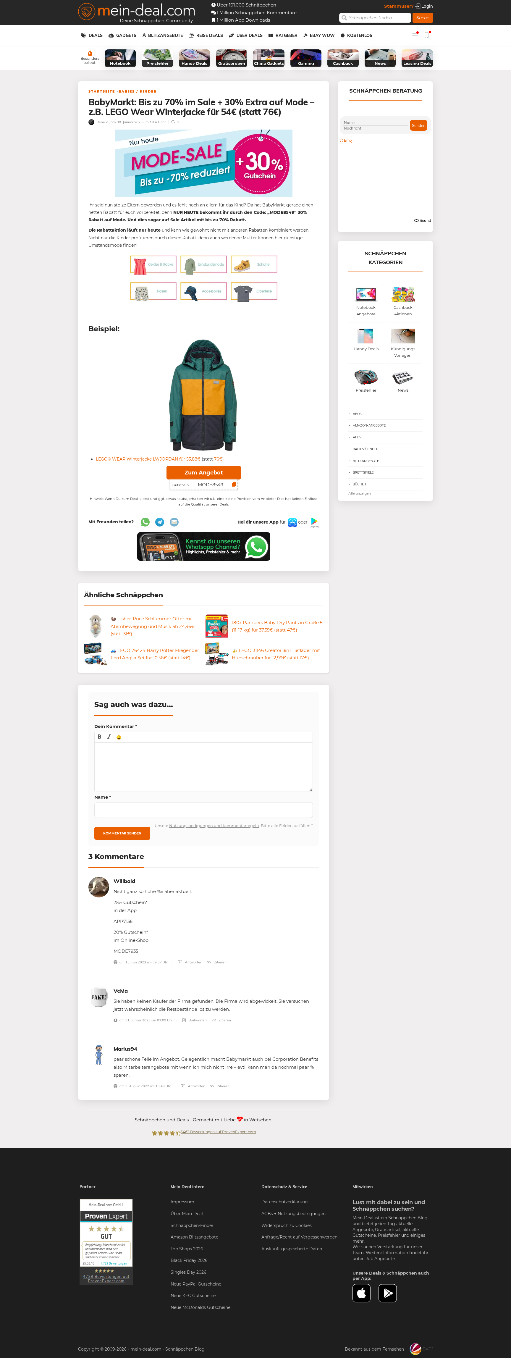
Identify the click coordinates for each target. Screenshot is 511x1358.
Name (102, 797)
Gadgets (126, 35)
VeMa (121, 990)
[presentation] (100, 737)
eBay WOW (322, 35)
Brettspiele (363, 472)
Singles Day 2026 (188, 1272)
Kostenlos (359, 35)
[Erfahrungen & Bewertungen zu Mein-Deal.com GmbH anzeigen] (106, 1242)
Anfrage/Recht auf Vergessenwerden (299, 1237)
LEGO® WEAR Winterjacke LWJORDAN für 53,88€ (148, 459)
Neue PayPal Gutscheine (196, 1284)
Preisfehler (389, 1235)
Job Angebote (380, 1258)
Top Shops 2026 (187, 1249)
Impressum (182, 1201)
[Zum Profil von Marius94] (98, 1054)
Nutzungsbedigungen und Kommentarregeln (214, 825)
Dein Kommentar (115, 726)
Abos (357, 414)
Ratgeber (286, 35)
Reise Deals (209, 35)
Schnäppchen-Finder (192, 1225)
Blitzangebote (165, 35)
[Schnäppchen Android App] (314, 522)
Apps (357, 437)
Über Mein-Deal (187, 1213)
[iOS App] (292, 522)
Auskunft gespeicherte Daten (291, 1249)
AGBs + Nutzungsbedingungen (293, 1213)
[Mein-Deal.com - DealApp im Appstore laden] (365, 1293)
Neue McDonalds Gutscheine (200, 1307)
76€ (218, 459)
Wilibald (124, 881)
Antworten (193, 962)
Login (426, 6)
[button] (99, 737)
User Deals (250, 35)
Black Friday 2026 (189, 1260)
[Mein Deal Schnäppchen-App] (392, 1293)
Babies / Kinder (138, 91)
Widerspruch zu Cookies (286, 1225)
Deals (96, 35)
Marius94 (125, 1048)
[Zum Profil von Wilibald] (98, 886)
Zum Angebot (204, 472)
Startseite (101, 91)
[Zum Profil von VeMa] (98, 996)
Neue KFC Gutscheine (193, 1295)
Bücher (359, 484)
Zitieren (220, 962)
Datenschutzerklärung (284, 1201)
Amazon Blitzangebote (194, 1237)
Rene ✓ (102, 122)
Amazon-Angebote (369, 425)
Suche (422, 17)
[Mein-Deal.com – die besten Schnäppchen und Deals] (136, 12)
